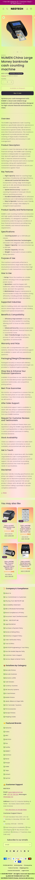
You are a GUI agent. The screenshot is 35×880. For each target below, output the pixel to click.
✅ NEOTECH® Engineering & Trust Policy (16, 647)
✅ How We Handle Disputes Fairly (14, 651)
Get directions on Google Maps (16, 810)
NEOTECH (10, 865)
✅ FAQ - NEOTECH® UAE (11, 620)
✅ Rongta (6, 763)
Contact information (14, 870)
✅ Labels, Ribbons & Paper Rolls (13, 701)
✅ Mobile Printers (9, 697)
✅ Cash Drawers (8, 682)
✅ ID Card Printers (9, 693)
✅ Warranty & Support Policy (12, 636)
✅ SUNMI (6, 766)
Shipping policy (24, 868)
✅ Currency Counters (10, 686)
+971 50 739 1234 (12, 794)
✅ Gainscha (7, 728)
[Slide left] (14, 52)
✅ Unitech (6, 774)
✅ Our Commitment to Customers (14, 597)
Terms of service (13, 868)
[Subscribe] (30, 845)
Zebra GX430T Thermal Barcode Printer (9, 527)
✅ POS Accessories (9, 709)
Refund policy (18, 865)
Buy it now (17, 93)
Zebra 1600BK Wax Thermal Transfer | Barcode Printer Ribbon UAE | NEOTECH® (9, 565)
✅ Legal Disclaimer (9, 624)
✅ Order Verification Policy (12, 640)
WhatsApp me (8, 797)
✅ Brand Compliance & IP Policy (13, 612)
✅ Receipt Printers (9, 713)
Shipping (3, 76)
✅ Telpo (6, 770)
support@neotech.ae (15, 792)
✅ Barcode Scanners (10, 674)
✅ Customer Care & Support (12, 655)
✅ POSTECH (7, 755)
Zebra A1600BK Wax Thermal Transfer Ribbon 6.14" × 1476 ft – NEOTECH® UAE (25, 529)
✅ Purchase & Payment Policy (13, 628)
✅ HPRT (5, 735)
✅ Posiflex (6, 747)
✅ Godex (6, 732)
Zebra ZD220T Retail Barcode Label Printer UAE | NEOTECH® (25, 564)
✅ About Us (7, 593)
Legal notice (25, 870)
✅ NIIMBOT (6, 751)
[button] (3, 9)
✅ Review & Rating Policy (11, 632)
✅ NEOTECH (7, 739)
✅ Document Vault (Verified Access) (15, 616)
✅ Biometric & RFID (9, 678)
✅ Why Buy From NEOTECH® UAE (13, 601)
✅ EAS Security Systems (11, 689)
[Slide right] (21, 52)
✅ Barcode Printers (9, 670)
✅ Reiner (6, 759)
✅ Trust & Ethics (8, 643)
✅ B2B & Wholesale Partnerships (13, 609)
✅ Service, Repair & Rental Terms (14, 659)
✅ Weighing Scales (9, 717)
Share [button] (5, 493)
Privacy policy (28, 865)
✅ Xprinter (6, 778)
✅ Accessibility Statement (12, 605)
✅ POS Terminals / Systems (12, 705)
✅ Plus (5, 743)
